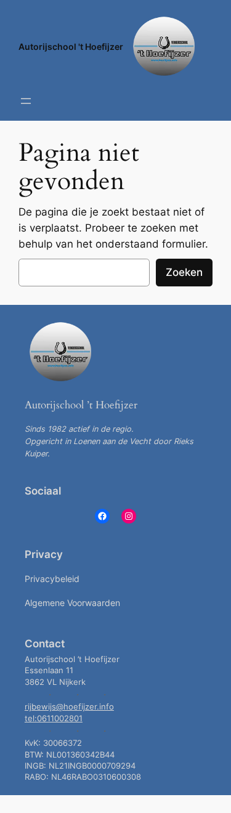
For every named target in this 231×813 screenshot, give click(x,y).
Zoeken (184, 272)
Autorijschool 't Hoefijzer (70, 46)
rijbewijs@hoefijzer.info (69, 706)
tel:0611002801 (54, 718)
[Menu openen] (25, 101)
